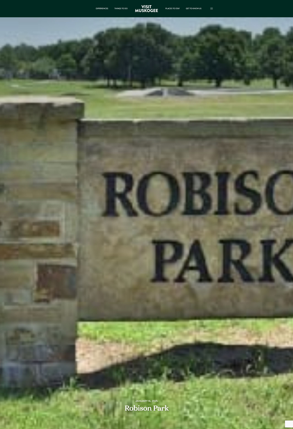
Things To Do (121, 8)
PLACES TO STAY (172, 8)
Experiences (102, 8)
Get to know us (193, 8)
